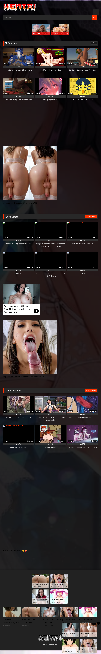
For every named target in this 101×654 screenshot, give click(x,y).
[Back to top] (93, 646)
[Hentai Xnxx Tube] (50, 7)
